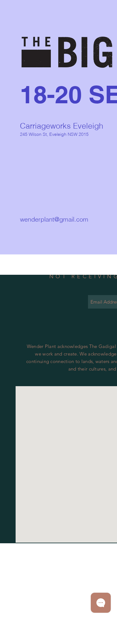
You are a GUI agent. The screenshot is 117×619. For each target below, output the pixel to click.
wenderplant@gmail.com (54, 219)
